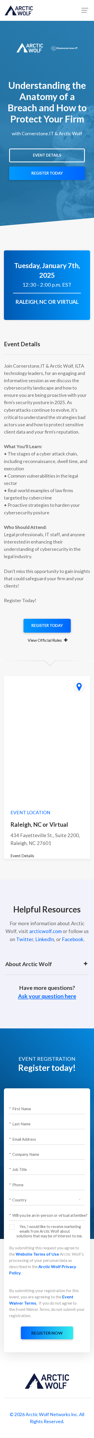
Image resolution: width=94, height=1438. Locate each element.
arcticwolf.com (45, 931)
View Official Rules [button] (45, 640)
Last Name (20, 1123)
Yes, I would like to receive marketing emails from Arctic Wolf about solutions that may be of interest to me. (49, 1231)
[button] (43, 964)
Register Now (47, 1332)
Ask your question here (47, 996)
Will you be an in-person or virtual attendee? (48, 1215)
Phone (16, 1184)
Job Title (18, 1169)
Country (18, 1200)
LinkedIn (44, 939)
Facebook (73, 939)
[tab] (47, 640)
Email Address (22, 1139)
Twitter (24, 939)
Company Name (24, 1154)
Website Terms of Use (37, 1253)
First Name (20, 1108)
